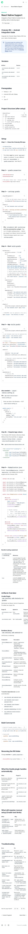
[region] (14, 617)
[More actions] (26, 2)
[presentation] (14, 121)
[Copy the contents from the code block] (24, 113)
